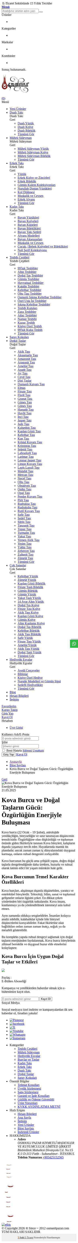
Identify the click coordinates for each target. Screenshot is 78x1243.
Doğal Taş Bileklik (29, 627)
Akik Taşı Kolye (28, 612)
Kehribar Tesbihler (29, 290)
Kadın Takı (17, 206)
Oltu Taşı (23, 482)
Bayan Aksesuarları (30, 239)
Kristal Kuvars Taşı (30, 442)
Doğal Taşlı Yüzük (29, 652)
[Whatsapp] (17, 1034)
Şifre (5, 742)
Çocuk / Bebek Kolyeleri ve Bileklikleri (43, 246)
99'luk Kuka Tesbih (30, 330)
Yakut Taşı (24, 536)
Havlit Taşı (24, 413)
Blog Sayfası (18, 765)
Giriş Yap (7, 713)
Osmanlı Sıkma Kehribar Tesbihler (39, 297)
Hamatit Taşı (26, 409)
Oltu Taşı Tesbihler (30, 293)
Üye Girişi (16, 727)
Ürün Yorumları (27, 1103)
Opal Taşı (24, 493)
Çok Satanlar (18, 565)
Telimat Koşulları (28, 1085)
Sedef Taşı (24, 518)
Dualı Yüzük (26, 123)
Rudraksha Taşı (27, 507)
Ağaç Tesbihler (27, 315)
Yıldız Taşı (24, 547)
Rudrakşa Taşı (27, 503)
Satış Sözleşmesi (28, 1092)
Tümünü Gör (26, 134)
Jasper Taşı (24, 420)
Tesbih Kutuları (27, 308)
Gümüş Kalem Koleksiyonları (36, 185)
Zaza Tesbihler (27, 311)
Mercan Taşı (25, 474)
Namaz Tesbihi (27, 319)
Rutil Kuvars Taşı (29, 511)
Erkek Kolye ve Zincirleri (34, 177)
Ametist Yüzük (27, 645)
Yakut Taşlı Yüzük (29, 598)
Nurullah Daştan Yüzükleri (35, 188)
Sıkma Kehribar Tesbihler (34, 304)
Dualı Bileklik (26, 130)
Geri (4, 779)
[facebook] (17, 1023)
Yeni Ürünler (18, 109)
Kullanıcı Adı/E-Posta (15, 734)
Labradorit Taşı (27, 453)
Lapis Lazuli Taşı (28, 467)
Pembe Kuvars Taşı (30, 496)
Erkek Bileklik (27, 181)
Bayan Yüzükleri (28, 217)
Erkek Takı (17, 163)
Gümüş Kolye (26, 619)
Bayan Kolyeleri (28, 221)
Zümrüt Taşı (25, 558)
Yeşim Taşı (24, 543)
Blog (13, 692)
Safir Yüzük (25, 638)
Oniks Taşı (24, 489)
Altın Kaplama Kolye (31, 623)
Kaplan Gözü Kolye (30, 616)
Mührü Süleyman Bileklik (34, 156)
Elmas (21, 388)
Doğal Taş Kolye (28, 605)
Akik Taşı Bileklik (29, 634)
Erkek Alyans (26, 199)
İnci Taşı (23, 416)
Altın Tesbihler (27, 272)
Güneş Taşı (25, 402)
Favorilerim (9, 706)
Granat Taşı (25, 398)
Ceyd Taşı (24, 377)
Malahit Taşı (25, 471)
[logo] (39, 84)
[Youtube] (16, 1031)
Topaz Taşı (24, 529)
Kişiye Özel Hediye (30, 677)
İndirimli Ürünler (28, 1132)
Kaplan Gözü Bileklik (31, 583)
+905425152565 (53, 1157)
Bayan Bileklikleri (29, 228)
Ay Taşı (22, 373)
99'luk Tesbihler (28, 268)
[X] (12, 1027)
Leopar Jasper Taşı (29, 460)
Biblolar (23, 674)
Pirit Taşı (23, 500)
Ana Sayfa (24, 1117)
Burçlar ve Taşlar (28, 1059)
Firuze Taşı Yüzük (29, 641)
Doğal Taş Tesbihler (30, 275)
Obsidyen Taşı (27, 485)
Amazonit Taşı (27, 359)
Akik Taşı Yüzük (28, 648)
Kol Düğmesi (26, 192)
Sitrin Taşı (24, 522)
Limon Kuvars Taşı (30, 464)
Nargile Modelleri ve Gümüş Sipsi (39, 681)
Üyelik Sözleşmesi (29, 1088)
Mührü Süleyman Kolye (33, 152)
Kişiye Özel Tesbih (30, 326)
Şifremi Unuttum (33, 750)
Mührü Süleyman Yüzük (33, 148)
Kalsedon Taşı (27, 427)
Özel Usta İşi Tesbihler (32, 301)
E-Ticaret (29, 1237)
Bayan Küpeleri (28, 224)
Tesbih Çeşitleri (19, 257)
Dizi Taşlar (24, 380)
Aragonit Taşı (26, 362)
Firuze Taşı (25, 391)
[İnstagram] (17, 1038)
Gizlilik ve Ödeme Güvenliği (36, 1099)
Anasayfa (16, 761)
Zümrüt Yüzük (27, 580)
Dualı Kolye (25, 127)
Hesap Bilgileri (19, 695)
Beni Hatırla (14, 750)
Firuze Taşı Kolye (29, 609)
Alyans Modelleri (29, 235)
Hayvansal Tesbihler (30, 282)
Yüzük (22, 174)
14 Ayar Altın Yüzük (31, 601)
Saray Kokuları (19, 337)
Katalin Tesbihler (28, 286)
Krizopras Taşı (27, 445)
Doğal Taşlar (18, 340)
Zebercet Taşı (26, 551)
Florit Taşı (24, 395)
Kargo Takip (10, 710)
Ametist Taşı (25, 366)
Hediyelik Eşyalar (21, 659)
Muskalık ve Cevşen (30, 195)
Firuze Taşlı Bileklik (30, 587)
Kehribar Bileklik (29, 630)
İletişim (14, 699)
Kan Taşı (23, 438)
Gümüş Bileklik (28, 590)
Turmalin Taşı (26, 532)
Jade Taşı (23, 424)
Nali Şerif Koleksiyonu (32, 250)
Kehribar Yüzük (28, 576)
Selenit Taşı (25, 449)
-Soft (21, 1237)
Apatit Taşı (24, 369)
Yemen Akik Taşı (28, 540)
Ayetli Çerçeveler (29, 670)
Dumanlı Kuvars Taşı (31, 384)
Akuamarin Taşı (28, 355)
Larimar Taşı (26, 456)
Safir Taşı (24, 514)
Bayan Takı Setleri (29, 232)
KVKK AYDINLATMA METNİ (39, 1106)
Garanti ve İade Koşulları (33, 1095)
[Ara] (41, 11)
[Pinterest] (17, 1020)
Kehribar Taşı (26, 435)
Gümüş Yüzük (27, 594)
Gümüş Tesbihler (28, 279)
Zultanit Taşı (25, 554)
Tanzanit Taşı (26, 525)
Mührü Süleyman (21, 137)
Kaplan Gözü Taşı (29, 431)
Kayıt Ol (7, 717)
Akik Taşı (24, 351)
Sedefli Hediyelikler (30, 685)
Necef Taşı (24, 478)
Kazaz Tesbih (26, 322)
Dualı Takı (16, 112)
